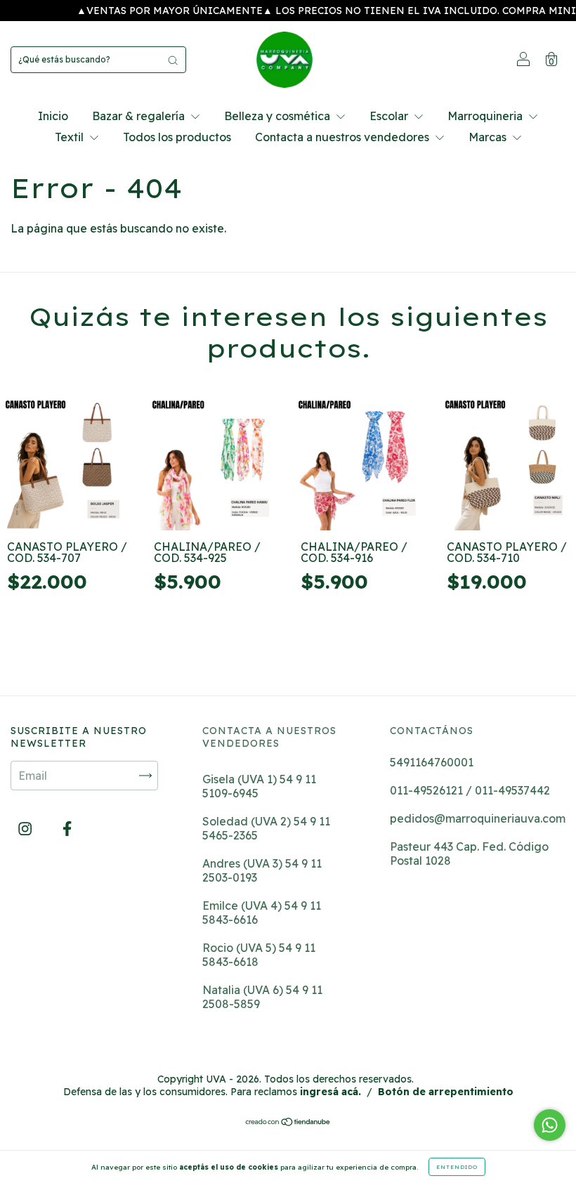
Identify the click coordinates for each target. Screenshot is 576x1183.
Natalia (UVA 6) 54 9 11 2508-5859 (262, 997)
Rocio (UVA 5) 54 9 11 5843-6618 (258, 955)
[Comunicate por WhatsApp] (549, 1125)
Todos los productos (177, 137)
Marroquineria (486, 116)
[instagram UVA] (26, 829)
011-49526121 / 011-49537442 (470, 790)
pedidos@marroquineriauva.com (477, 818)
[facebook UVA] (67, 829)
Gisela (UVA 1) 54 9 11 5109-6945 (259, 786)
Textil (70, 137)
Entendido (457, 1166)
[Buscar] (173, 59)
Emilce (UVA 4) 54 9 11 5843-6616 (261, 912)
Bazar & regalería (140, 116)
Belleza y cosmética (278, 116)
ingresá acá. (330, 1091)
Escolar (390, 116)
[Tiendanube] (288, 1122)
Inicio (53, 116)
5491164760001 (431, 762)
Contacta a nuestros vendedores (343, 137)
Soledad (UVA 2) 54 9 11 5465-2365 (266, 828)
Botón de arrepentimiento (445, 1091)
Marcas (489, 137)
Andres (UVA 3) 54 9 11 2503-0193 (262, 870)
